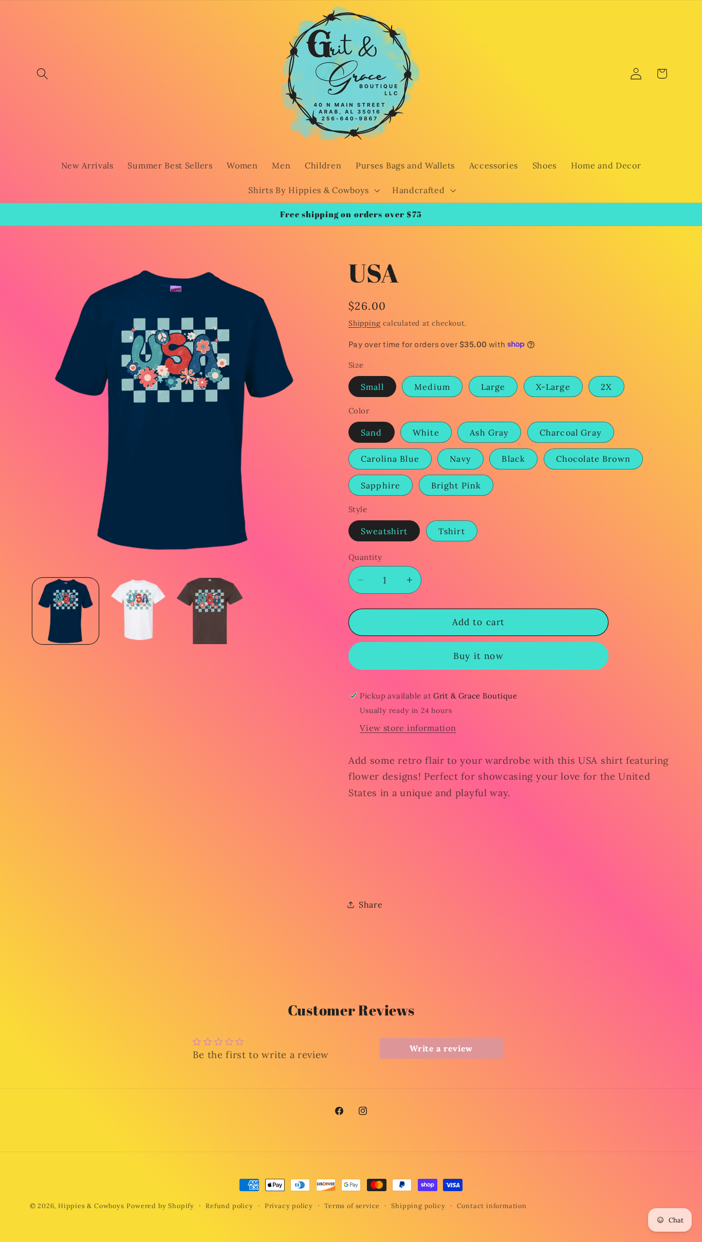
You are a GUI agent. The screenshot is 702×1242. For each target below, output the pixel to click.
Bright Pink (456, 485)
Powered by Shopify (160, 1205)
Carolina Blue (390, 459)
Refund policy (229, 1205)
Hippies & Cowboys (91, 1205)
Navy (460, 459)
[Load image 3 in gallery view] (210, 611)
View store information (408, 728)
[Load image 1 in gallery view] (65, 611)
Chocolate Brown (593, 459)
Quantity (365, 556)
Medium (432, 386)
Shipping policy (418, 1205)
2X (606, 386)
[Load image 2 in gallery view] (137, 611)
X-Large (553, 386)
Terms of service (352, 1205)
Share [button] (370, 904)
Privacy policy (289, 1205)
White (426, 432)
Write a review (441, 1048)
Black (513, 459)
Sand (371, 432)
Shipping (364, 322)
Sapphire (380, 485)
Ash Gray (489, 432)
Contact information (492, 1205)
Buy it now (478, 656)
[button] (43, 74)
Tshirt (451, 530)
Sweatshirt (384, 530)
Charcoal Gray (571, 432)
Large (493, 386)
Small (372, 386)
